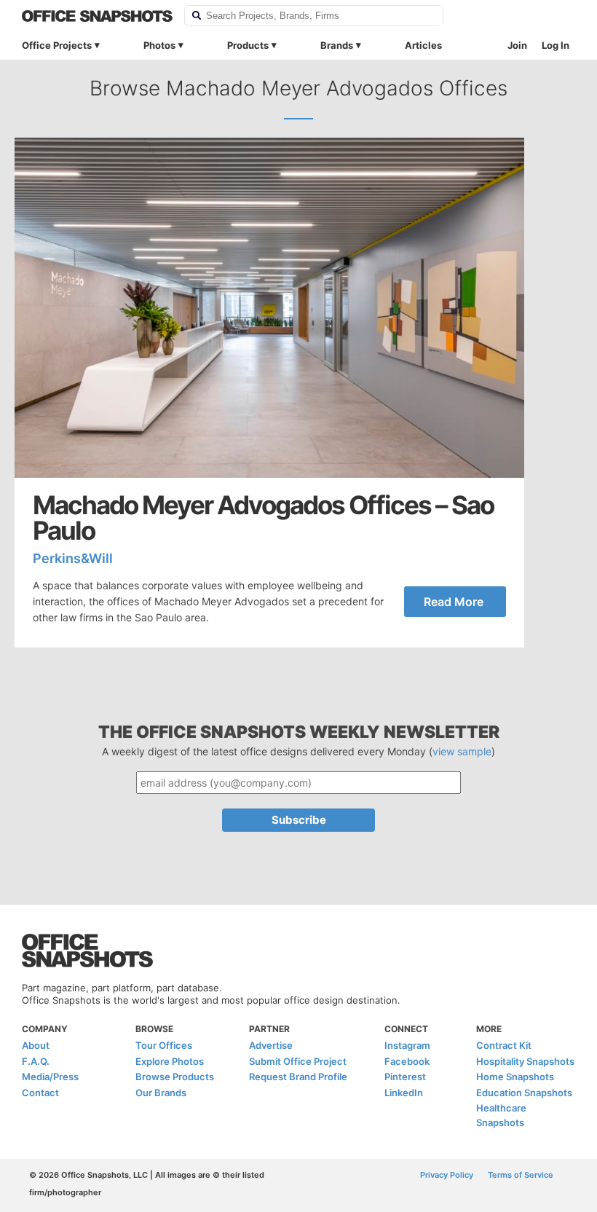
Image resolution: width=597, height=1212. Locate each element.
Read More (453, 601)
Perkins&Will (73, 558)
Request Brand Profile (298, 1076)
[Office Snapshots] (97, 16)
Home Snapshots (515, 1076)
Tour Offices (163, 1045)
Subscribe (299, 820)
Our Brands (160, 1092)
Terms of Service (520, 1175)
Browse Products (174, 1076)
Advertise (271, 1045)
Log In (555, 45)
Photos (159, 45)
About (36, 1045)
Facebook (407, 1061)
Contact (40, 1092)
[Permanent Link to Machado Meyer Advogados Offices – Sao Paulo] (269, 308)
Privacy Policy (446, 1175)
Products (248, 45)
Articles (423, 45)
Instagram (407, 1045)
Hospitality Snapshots (525, 1061)
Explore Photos (169, 1061)
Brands (336, 45)
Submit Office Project (298, 1061)
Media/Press (50, 1076)
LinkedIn (403, 1092)
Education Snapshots (524, 1092)
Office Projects (57, 45)
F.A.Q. (36, 1061)
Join (517, 45)
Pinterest (405, 1076)
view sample (461, 751)
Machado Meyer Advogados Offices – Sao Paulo (263, 517)
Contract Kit (503, 1045)
